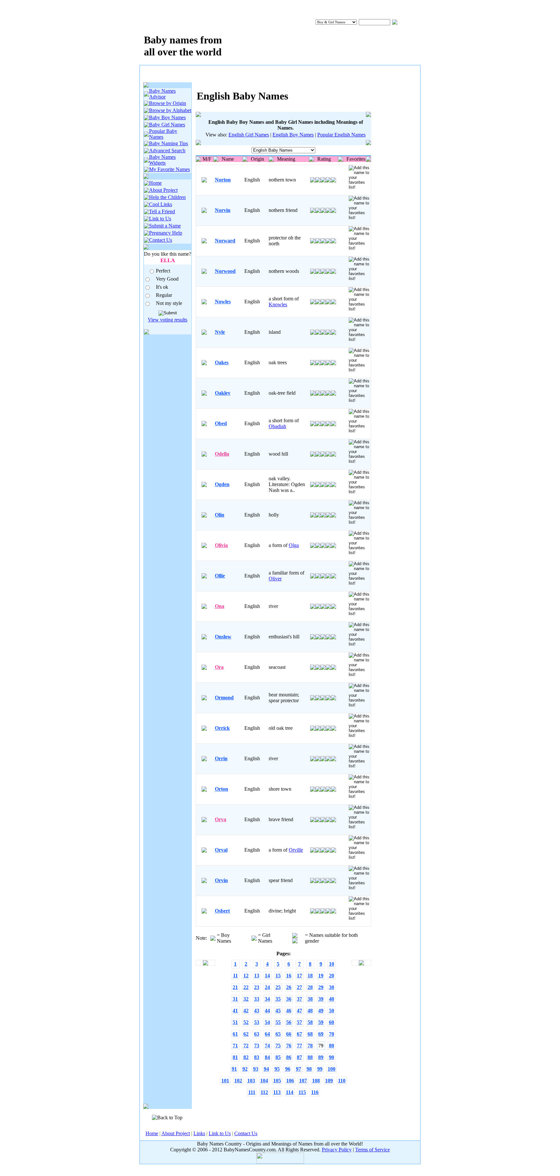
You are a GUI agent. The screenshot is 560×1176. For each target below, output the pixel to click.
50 (331, 1010)
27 (299, 987)
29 (320, 987)
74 (267, 1045)
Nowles (223, 301)
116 (315, 1092)
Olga (294, 545)
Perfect (163, 271)
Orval (221, 850)
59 (320, 1022)
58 (310, 1022)
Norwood (225, 271)
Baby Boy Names (167, 117)
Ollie (220, 575)
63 (256, 1034)
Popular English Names (341, 134)
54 (267, 1022)
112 (264, 1092)
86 (288, 1057)
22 (246, 987)
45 (278, 1010)
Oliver (275, 578)
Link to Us (160, 218)
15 (278, 975)
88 (310, 1057)
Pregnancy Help (165, 233)
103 (251, 1080)
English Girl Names (248, 134)
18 (310, 975)
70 (331, 1034)
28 (310, 987)
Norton (223, 179)
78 (310, 1045)
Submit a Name (165, 225)
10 (331, 964)
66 (288, 1034)
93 (255, 1069)
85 (278, 1057)
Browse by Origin (167, 103)
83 (256, 1057)
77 (299, 1045)
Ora (219, 667)
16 (288, 975)
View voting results (167, 319)
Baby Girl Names (167, 124)
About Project (163, 190)
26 (288, 987)
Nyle (220, 332)
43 (256, 1010)
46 (288, 1010)
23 (256, 987)
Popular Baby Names (163, 134)
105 (277, 1080)
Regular (164, 295)
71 (235, 1045)
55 (278, 1022)
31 (235, 999)
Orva (220, 819)
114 (289, 1092)
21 (235, 987)
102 (238, 1080)
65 (278, 1034)
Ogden (222, 484)
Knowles (278, 304)
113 (277, 1092)
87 (299, 1057)
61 (235, 1034)
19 (320, 975)
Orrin (221, 758)
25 (278, 987)
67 (299, 1034)
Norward (225, 240)
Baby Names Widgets (162, 160)
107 (303, 1080)
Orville (296, 850)
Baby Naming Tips (168, 143)
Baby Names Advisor (162, 93)
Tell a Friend (162, 211)
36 (288, 999)
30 (331, 987)
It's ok (162, 287)
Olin (219, 515)
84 (267, 1057)
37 (299, 999)
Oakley (222, 393)
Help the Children (167, 197)
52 (246, 1022)
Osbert (222, 911)
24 (267, 987)
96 (287, 1069)
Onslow (223, 636)
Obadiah (277, 426)
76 (288, 1045)
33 (256, 999)
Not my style (169, 303)
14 (267, 975)
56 (288, 1022)
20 (331, 975)
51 (235, 1022)
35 (278, 999)
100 (331, 1069)
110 (341, 1080)
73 (256, 1045)
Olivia (221, 545)
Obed (221, 423)
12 (246, 975)
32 (246, 999)
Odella (222, 454)
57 (299, 1022)
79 (320, 1045)
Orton (221, 789)
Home (155, 183)
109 (329, 1080)
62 (246, 1034)
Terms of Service (372, 1149)
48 (310, 1010)
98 (309, 1069)
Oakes (221, 362)
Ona (219, 606)
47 (299, 1010)
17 (299, 975)
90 (331, 1057)
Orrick (222, 728)
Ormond (224, 697)
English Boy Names (293, 134)
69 (320, 1034)
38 (310, 999)
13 (256, 975)
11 (235, 975)
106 (290, 1080)
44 (267, 1010)
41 (235, 1010)
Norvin (222, 210)
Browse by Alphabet (170, 110)
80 (331, 1045)
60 (331, 1022)
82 (246, 1057)
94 (266, 1069)
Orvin (221, 880)
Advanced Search (167, 150)
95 (277, 1069)
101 (225, 1080)
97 (298, 1069)
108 (316, 1080)
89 (320, 1057)
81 (235, 1057)
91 (234, 1069)
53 (256, 1022)
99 (319, 1069)
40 (331, 999)
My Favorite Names (169, 169)
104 (264, 1080)
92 (245, 1069)
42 (246, 1010)
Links (199, 1133)
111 (251, 1092)
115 (302, 1092)
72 (246, 1045)
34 (267, 999)
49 (320, 1010)
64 (267, 1034)
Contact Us (160, 240)
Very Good (167, 279)
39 (320, 999)
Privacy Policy (337, 1149)
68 (310, 1034)
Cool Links (160, 204)
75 (278, 1045)
